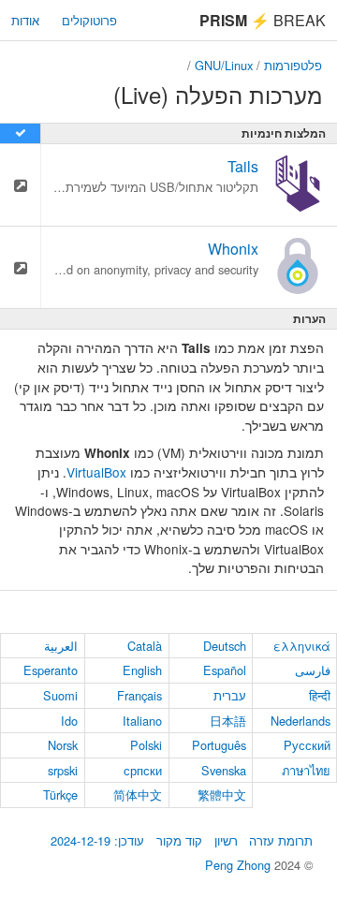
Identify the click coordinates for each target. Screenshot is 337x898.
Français (139, 695)
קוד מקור (179, 840)
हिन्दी (319, 695)
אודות (25, 20)
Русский (307, 745)
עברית (229, 695)
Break (262, 20)
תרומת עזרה (281, 840)
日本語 (228, 720)
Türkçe (60, 794)
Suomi (60, 695)
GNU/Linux (224, 65)
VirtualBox (96, 472)
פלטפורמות (293, 65)
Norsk (63, 745)
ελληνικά (301, 646)
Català (144, 646)
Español (224, 670)
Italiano (142, 720)
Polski (146, 745)
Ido (69, 720)
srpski (63, 770)
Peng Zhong (239, 865)
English (142, 670)
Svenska (223, 770)
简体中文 (137, 794)
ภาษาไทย (306, 770)
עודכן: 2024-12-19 (97, 840)
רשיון (226, 840)
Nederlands (300, 720)
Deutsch (224, 646)
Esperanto (50, 670)
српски (143, 770)
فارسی (312, 670)
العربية (61, 646)
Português (219, 745)
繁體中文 (222, 794)
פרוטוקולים (89, 20)
